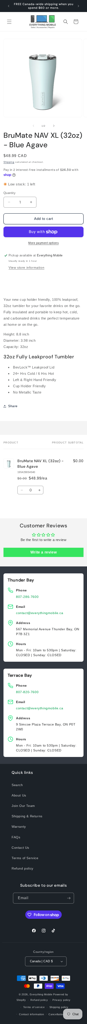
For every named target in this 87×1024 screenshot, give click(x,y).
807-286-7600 (27, 597)
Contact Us (20, 847)
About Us (19, 795)
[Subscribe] (69, 898)
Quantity (9, 193)
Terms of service (34, 1007)
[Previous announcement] (8, 6)
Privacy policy (61, 1000)
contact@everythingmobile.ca (39, 613)
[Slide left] (33, 126)
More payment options (43, 243)
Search (17, 785)
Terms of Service (25, 858)
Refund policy (22, 868)
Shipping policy (59, 1007)
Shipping (8, 162)
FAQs (16, 837)
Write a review (43, 552)
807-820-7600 (27, 692)
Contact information (31, 1014)
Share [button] (13, 406)
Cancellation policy (60, 1014)
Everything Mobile (41, 994)
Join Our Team (23, 806)
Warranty (19, 826)
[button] (9, 22)
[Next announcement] (78, 6)
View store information (26, 267)
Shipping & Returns (27, 816)
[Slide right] (54, 126)
